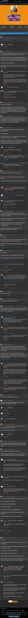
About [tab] (21, 33)
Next (15, 601)
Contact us (3, 610)
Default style (4, 608)
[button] (1, 1)
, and (8, 145)
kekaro (4, 195)
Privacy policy (15, 610)
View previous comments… (6, 69)
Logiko (4, 269)
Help (20, 610)
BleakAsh (4, 37)
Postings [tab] (17, 33)
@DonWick (3, 426)
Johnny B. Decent (7, 335)
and (6, 124)
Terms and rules (9, 610)
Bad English (5, 530)
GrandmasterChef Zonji (8, 317)
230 (26, 27)
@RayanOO (18, 163)
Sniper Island (20, 22)
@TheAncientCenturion (11, 195)
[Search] (26, 1)
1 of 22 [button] (10, 601)
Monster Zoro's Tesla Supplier (9, 163)
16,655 (12, 27)
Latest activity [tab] (11, 33)
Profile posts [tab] (3, 33)
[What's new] (24, 1)
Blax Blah (5, 44)
